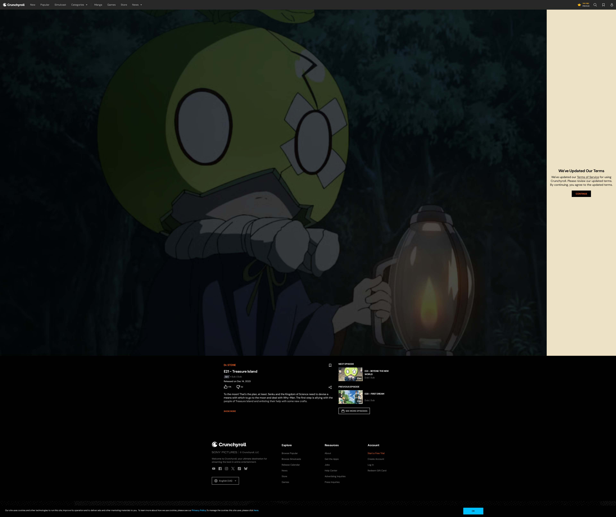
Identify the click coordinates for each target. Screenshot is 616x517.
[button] (79, 5)
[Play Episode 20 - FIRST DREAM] (365, 397)
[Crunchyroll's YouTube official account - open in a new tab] (214, 469)
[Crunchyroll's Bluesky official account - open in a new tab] (246, 469)
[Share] (330, 387)
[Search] (595, 5)
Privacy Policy (199, 510)
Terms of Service (588, 177)
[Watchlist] (603, 5)
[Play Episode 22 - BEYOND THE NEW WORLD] (365, 374)
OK (473, 511)
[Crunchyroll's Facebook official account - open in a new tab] (220, 469)
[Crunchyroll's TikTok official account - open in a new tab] (239, 469)
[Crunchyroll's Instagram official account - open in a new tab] (226, 469)
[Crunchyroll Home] (229, 444)
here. (256, 510)
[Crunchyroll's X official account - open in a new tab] (233, 469)
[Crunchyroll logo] (14, 5)
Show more (230, 411)
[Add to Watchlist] (330, 365)
